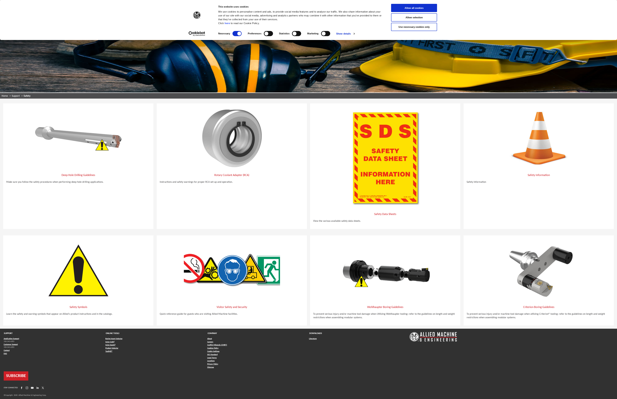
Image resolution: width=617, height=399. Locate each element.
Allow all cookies (414, 8)
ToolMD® (108, 351)
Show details (343, 33)
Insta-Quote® (110, 345)
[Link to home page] (433, 335)
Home (5, 96)
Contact (7, 350)
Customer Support (11, 345)
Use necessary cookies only (414, 27)
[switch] (268, 33)
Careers (210, 342)
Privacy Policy (212, 364)
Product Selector (111, 348)
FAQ (5, 354)
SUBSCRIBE (16, 376)
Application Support (11, 339)
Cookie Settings (213, 351)
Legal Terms (212, 358)
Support (16, 96)
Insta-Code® (110, 342)
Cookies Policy (213, 348)
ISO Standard (212, 355)
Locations (211, 361)
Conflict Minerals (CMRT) (217, 345)
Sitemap (210, 367)
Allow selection (414, 17)
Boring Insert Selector (113, 339)
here (227, 23)
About (209, 339)
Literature (313, 339)
